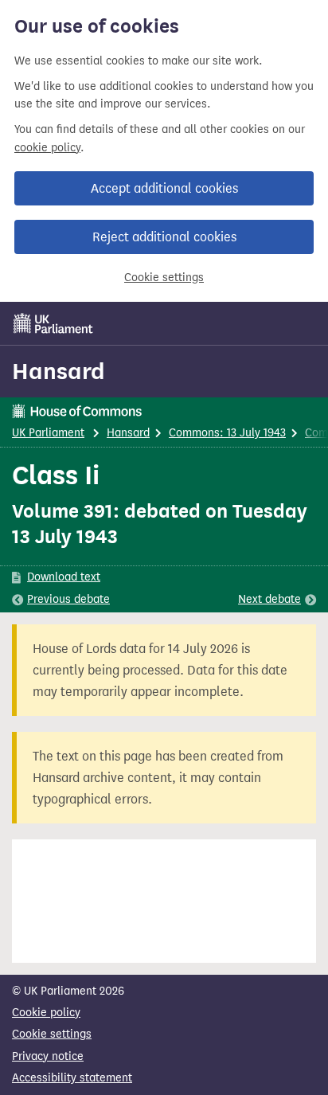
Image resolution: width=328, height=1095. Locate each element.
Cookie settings (164, 277)
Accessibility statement (72, 1078)
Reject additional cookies (164, 236)
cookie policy (47, 147)
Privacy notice (48, 1056)
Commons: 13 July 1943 (227, 433)
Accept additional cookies (164, 188)
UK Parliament (48, 433)
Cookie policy (46, 1012)
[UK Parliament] (53, 323)
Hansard (58, 371)
